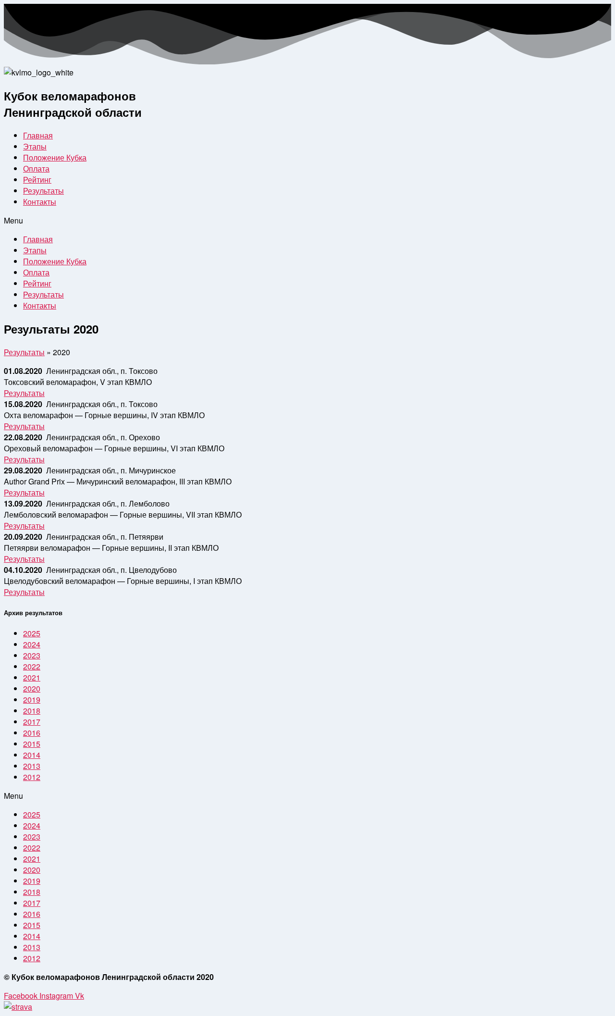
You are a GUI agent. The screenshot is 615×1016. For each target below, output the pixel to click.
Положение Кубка (54, 157)
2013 (31, 765)
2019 (31, 699)
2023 (31, 655)
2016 (31, 732)
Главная (38, 135)
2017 (31, 721)
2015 (31, 743)
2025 (31, 633)
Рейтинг (37, 179)
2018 (31, 710)
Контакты (39, 201)
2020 (31, 688)
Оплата (36, 168)
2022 (31, 666)
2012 (31, 776)
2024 (31, 644)
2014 (31, 754)
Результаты (43, 190)
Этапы (35, 146)
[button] (24, 392)
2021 (31, 677)
